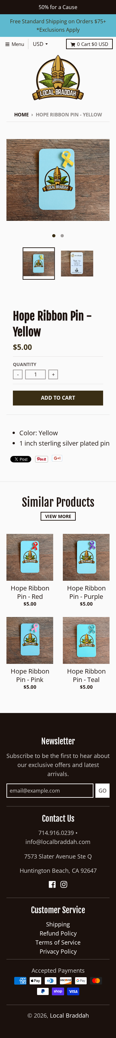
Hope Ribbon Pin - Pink (30, 675)
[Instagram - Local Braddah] (64, 884)
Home (21, 114)
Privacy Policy (58, 951)
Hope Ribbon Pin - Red (30, 592)
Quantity (24, 364)
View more (58, 516)
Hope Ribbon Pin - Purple (86, 592)
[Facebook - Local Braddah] (52, 884)
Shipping (58, 924)
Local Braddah (69, 1015)
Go (102, 790)
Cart (92, 44)
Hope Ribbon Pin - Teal (86, 675)
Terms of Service (58, 942)
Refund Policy (58, 933)
